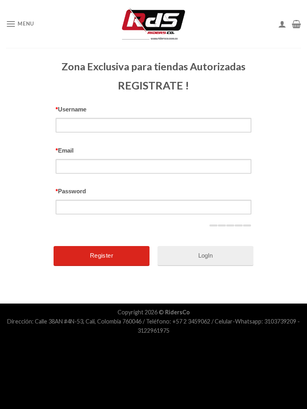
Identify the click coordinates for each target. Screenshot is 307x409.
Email (65, 150)
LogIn (205, 255)
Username (71, 109)
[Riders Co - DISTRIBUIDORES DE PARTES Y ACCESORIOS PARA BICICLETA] (153, 24)
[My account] (282, 24)
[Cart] (296, 24)
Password (71, 191)
